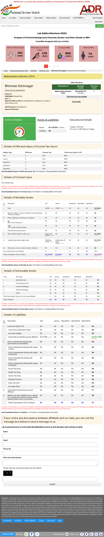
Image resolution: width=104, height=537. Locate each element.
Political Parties (51, 18)
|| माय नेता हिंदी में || (78, 18)
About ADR (98, 22)
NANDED (33, 71)
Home (4, 18)
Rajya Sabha (38, 18)
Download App (58, 534)
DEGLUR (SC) (44, 71)
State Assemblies (25, 18)
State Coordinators (30, 520)
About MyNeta (97, 18)
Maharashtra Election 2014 (19, 71)
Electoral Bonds (64, 18)
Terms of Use (51, 520)
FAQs (59, 520)
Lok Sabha (12, 18)
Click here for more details (77, 96)
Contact (41, 520)
